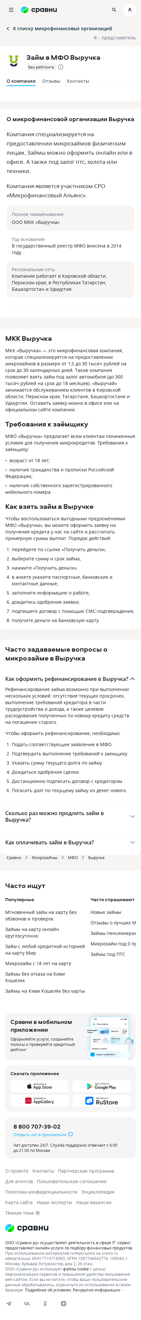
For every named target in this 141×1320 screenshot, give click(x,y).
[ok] (45, 1303)
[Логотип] (70, 1228)
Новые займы (106, 912)
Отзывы (51, 81)
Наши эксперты (54, 1202)
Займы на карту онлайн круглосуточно (32, 932)
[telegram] (8, 1303)
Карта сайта (19, 1202)
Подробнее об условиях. (48, 1289)
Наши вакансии (93, 1202)
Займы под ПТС (108, 954)
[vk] (27, 1303)
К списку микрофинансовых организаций (62, 28)
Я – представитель (115, 37)
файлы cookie (76, 1268)
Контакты (78, 81)
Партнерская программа (86, 1171)
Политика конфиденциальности (41, 1192)
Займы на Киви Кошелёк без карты (45, 991)
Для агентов (19, 1181)
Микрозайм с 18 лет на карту (38, 963)
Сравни (14, 857)
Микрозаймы (44, 857)
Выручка (96, 857)
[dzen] (63, 1303)
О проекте (17, 1171)
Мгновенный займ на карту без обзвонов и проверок (41, 915)
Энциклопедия (97, 1192)
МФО (73, 857)
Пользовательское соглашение (72, 1181)
